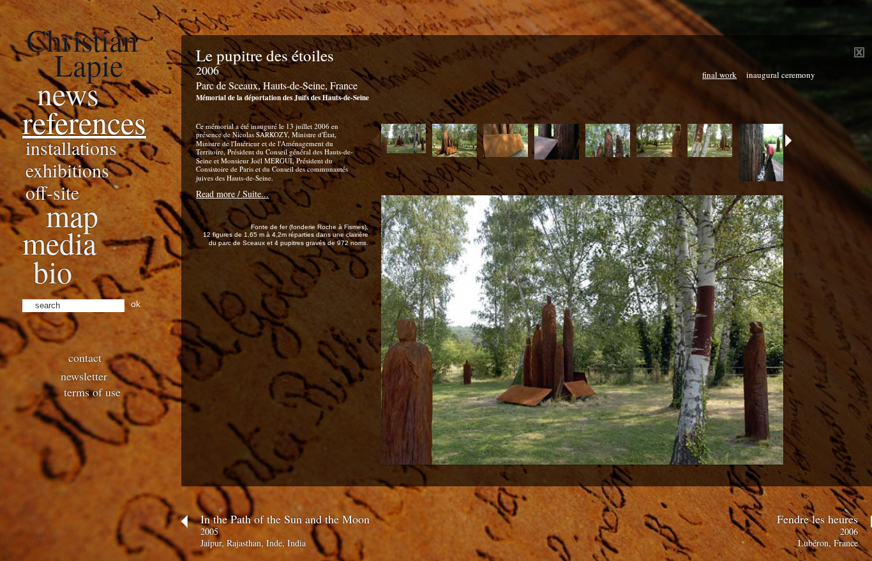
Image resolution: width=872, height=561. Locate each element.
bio (52, 271)
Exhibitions (67, 170)
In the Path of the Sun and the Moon (285, 519)
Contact (84, 357)
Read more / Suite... (232, 194)
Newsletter (84, 376)
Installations (71, 147)
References (84, 121)
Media (59, 242)
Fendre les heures (817, 519)
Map (72, 215)
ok (135, 304)
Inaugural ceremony (780, 74)
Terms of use (92, 392)
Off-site (52, 192)
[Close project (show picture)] (859, 54)
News (68, 93)
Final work (719, 74)
